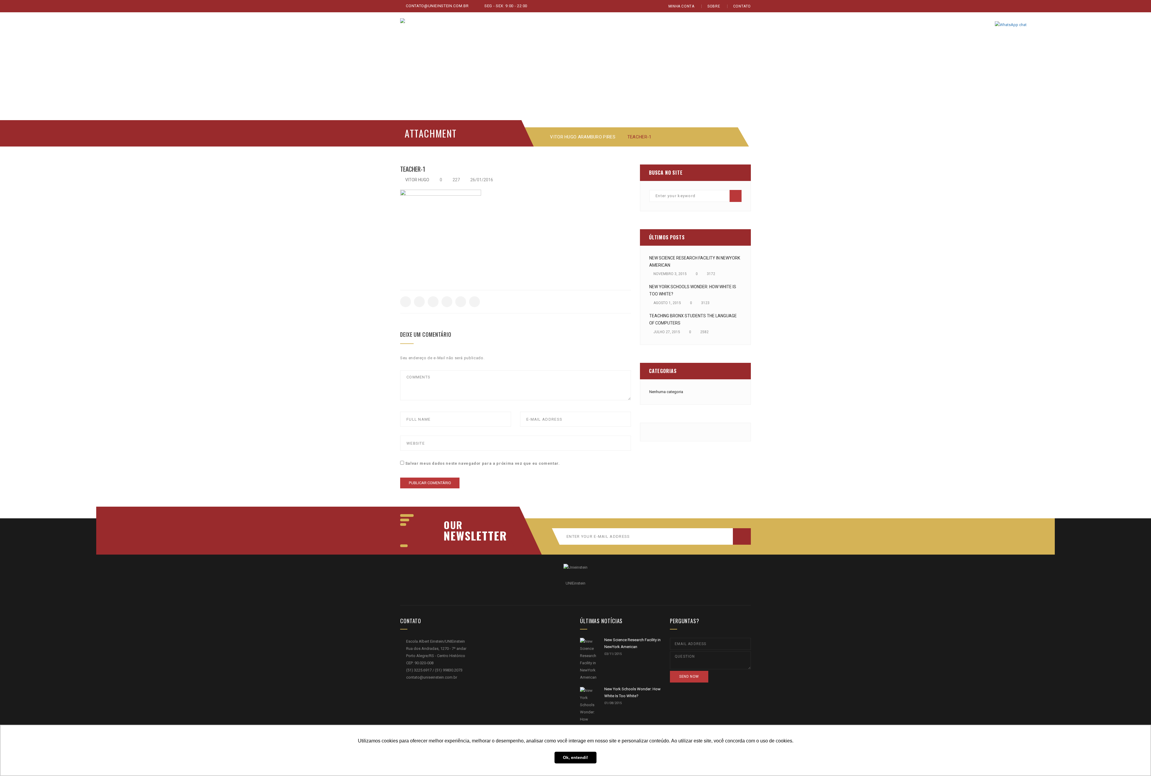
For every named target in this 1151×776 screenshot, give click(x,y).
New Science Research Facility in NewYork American (694, 262)
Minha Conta (681, 6)
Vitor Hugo (417, 179)
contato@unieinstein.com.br (436, 6)
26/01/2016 (481, 179)
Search (736, 196)
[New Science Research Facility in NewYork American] (588, 659)
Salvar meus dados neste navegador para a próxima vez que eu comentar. (482, 463)
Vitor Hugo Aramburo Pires (582, 137)
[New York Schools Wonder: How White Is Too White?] (588, 716)
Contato (742, 6)
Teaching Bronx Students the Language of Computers (693, 319)
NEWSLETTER (472, 535)
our (453, 525)
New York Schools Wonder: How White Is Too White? (692, 290)
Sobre (713, 6)
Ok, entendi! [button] (575, 757)
